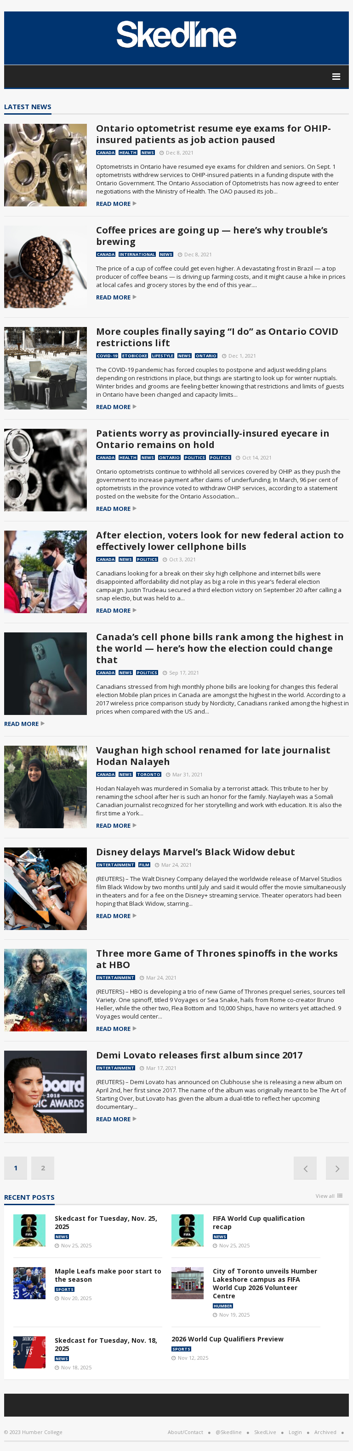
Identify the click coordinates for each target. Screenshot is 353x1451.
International (137, 254)
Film (144, 864)
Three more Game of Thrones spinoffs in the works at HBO (217, 959)
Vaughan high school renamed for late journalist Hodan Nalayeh (213, 756)
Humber (223, 1305)
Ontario (206, 355)
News (148, 152)
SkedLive (265, 1432)
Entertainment (115, 864)
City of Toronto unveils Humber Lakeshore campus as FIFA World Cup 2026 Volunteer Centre (265, 1283)
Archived (325, 1432)
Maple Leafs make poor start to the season (108, 1275)
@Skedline (229, 1432)
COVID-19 (107, 355)
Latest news (27, 107)
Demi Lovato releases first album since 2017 (199, 1055)
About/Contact (185, 1432)
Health (128, 152)
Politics (195, 457)
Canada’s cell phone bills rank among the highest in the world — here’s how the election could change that (220, 648)
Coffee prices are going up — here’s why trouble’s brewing (212, 236)
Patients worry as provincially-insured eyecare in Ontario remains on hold (213, 439)
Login (295, 1432)
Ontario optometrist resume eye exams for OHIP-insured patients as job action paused (213, 134)
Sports (65, 1289)
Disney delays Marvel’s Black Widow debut (195, 852)
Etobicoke (134, 355)
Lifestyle (162, 355)
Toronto (148, 774)
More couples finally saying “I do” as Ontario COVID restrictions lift (217, 337)
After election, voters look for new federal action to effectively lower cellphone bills (220, 541)
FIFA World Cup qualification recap (259, 1222)
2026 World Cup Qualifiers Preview (227, 1339)
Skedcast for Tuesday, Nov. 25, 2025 (106, 1222)
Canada (105, 152)
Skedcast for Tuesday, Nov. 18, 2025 (106, 1344)
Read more (113, 204)
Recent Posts (29, 1198)
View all (325, 1196)
